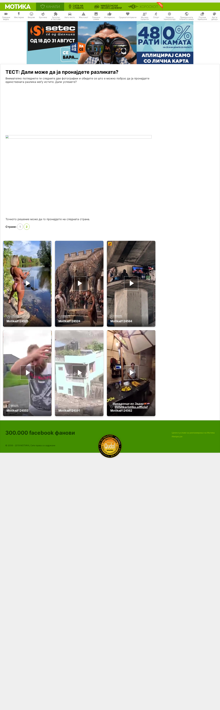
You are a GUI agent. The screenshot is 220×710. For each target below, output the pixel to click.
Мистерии (19, 17)
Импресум (177, 436)
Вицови (31, 17)
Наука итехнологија (169, 18)
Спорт (156, 17)
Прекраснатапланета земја (186, 18)
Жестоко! (83, 17)
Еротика (43, 17)
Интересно (109, 17)
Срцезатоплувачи (127, 17)
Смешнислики (96, 18)
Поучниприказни (202, 18)
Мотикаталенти (145, 18)
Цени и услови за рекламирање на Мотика (193, 432)
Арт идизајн (214, 18)
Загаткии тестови (55, 18)
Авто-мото (69, 17)
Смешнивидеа (6, 18)
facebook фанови (40, 433)
